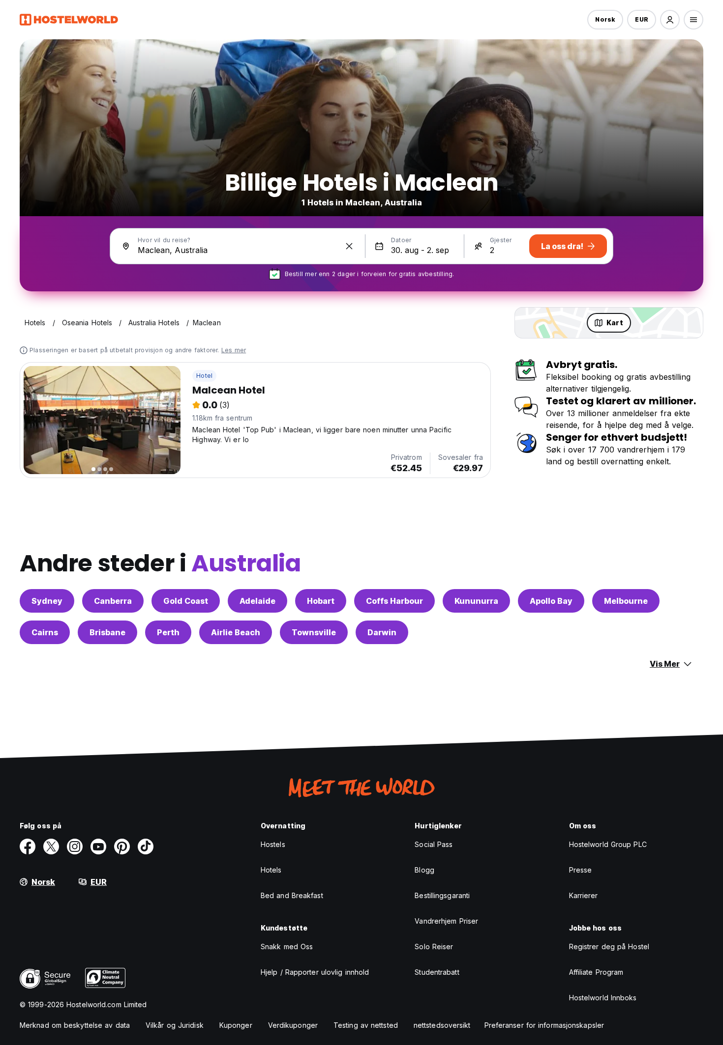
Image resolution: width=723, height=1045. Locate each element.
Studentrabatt (437, 972)
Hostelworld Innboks (603, 997)
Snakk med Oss (287, 946)
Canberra (113, 601)
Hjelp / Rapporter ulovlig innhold (315, 972)
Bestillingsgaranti (442, 895)
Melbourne (626, 601)
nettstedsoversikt (442, 1025)
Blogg (424, 870)
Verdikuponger (293, 1025)
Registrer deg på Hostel (609, 946)
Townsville (314, 632)
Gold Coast (185, 601)
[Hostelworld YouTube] (98, 846)
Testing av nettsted (365, 1025)
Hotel (204, 375)
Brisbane (107, 632)
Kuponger (235, 1025)
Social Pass (433, 844)
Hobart (320, 601)
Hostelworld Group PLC (608, 844)
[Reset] (349, 246)
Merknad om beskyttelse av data (75, 1025)
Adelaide (257, 601)
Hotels (271, 870)
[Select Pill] (670, 19)
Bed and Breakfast (292, 895)
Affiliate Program (596, 972)
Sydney (46, 601)
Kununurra (476, 601)
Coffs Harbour (394, 601)
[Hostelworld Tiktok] (145, 846)
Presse (580, 870)
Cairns (44, 632)
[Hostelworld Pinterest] (122, 846)
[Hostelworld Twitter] (51, 846)
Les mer (233, 350)
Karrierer (583, 895)
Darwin (381, 632)
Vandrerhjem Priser (446, 921)
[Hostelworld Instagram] (75, 846)
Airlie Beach (235, 632)
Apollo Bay (551, 601)
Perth (168, 632)
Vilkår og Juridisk (175, 1025)
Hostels (273, 844)
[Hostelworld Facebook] (27, 846)
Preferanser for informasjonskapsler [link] (544, 1025)
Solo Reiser (434, 946)
